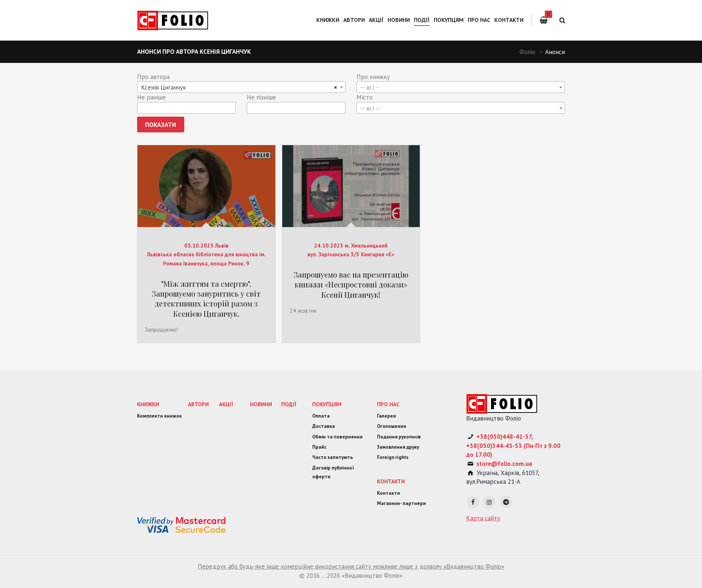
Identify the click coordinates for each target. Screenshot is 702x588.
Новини (399, 19)
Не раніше (151, 97)
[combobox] (241, 87)
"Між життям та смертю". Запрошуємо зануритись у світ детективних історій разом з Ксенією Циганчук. (206, 298)
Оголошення (391, 426)
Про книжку (373, 77)
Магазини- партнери (401, 503)
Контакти (509, 19)
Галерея (386, 416)
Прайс (319, 447)
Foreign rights (392, 457)
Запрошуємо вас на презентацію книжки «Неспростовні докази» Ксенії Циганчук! (351, 284)
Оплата (321, 416)
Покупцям (449, 19)
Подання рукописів (399, 437)
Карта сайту (483, 518)
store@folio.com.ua (504, 464)
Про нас (479, 19)
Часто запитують (332, 457)
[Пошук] (561, 20)
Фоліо (527, 52)
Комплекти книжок (159, 416)
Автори (354, 19)
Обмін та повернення (337, 437)
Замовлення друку (398, 447)
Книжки (327, 19)
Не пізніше (261, 97)
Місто (364, 97)
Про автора (153, 77)
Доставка (323, 426)
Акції (376, 19)
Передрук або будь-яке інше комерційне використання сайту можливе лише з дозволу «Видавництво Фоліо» (351, 566)
